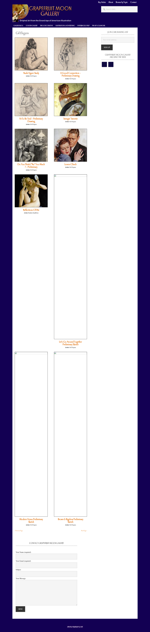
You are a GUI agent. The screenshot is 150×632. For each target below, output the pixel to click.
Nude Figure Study (31, 73)
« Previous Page (19, 530)
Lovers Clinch (70, 164)
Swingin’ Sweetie (70, 118)
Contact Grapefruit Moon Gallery (46, 543)
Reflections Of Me (31, 210)
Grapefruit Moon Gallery (42, 13)
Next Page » (84, 530)
